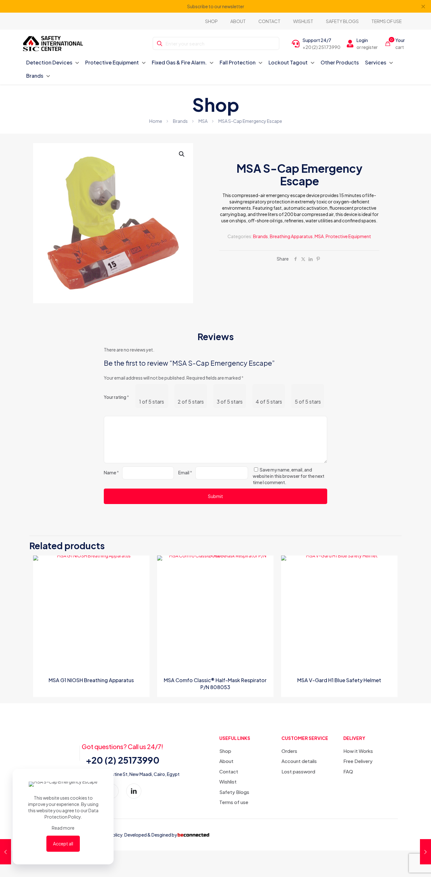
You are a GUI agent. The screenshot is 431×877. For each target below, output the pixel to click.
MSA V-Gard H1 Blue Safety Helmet (339, 680)
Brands (180, 121)
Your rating (116, 397)
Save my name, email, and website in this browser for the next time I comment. (288, 476)
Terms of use (233, 802)
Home (155, 121)
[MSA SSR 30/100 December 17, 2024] (425, 851)
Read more (63, 828)
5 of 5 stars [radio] (308, 401)
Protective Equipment (348, 236)
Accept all (63, 843)
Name (111, 472)
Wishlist (228, 781)
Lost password (298, 771)
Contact (228, 771)
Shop (225, 751)
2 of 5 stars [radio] (191, 401)
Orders (289, 751)
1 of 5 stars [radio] (151, 401)
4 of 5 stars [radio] (269, 401)
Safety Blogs (234, 792)
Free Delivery (358, 761)
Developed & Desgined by (151, 835)
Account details (299, 761)
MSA (203, 121)
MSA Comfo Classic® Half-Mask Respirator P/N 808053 (215, 683)
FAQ (348, 771)
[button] (182, 154)
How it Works (358, 751)
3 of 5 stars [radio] (230, 401)
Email (185, 472)
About (226, 761)
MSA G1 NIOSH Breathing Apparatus (91, 680)
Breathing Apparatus (291, 236)
